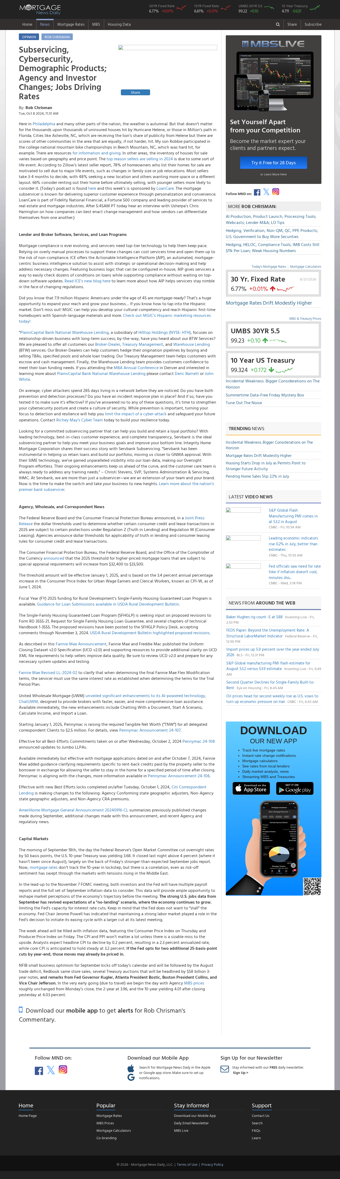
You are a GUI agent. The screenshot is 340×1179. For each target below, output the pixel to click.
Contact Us (260, 1115)
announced (54, 558)
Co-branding (106, 1138)
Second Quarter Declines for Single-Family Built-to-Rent (270, 685)
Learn (256, 1138)
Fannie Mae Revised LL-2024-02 (48, 672)
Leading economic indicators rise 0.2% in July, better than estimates (293, 543)
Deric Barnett (187, 373)
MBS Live (181, 1130)
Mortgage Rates (70, 24)
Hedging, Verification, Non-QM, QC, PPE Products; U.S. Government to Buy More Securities (272, 233)
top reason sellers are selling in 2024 (140, 159)
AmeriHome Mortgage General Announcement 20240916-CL (74, 810)
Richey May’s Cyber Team (79, 420)
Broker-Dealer (107, 344)
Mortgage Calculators (305, 266)
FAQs (256, 1130)
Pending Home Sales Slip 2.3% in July (257, 476)
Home (27, 24)
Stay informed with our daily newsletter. (268, 1069)
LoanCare (165, 188)
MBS (96, 24)
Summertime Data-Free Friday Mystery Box (265, 395)
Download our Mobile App (195, 1115)
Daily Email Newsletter (191, 1123)
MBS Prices (105, 1123)
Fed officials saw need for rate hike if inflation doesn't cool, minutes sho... (295, 572)
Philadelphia (44, 123)
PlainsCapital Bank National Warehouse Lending (64, 332)
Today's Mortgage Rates (269, 266)
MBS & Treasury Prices (305, 318)
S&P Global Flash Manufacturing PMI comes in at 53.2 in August (293, 516)
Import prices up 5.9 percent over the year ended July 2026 (272, 652)
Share (292, 24)
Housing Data (119, 24)
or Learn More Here (273, 174)
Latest (251, 496)
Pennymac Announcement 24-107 (150, 730)
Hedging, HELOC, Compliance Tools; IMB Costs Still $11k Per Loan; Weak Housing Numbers (272, 247)
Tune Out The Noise (244, 402)
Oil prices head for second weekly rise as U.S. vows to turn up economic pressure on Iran (272, 699)
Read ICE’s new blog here (87, 281)
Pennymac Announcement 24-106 (179, 775)
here (92, 188)
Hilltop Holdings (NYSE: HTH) (164, 332)
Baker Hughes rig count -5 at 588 (255, 617)
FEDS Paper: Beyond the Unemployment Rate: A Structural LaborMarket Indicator (267, 633)
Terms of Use (187, 1164)
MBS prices (194, 983)
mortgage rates (44, 867)
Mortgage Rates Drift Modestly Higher (269, 302)
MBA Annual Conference (136, 367)
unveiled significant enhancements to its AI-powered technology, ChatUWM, (112, 698)
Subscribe (313, 24)
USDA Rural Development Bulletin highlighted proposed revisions (150, 632)
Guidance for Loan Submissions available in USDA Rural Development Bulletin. (108, 604)
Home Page (28, 1115)
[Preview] (167, 71)
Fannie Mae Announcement (81, 644)
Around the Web (275, 602)
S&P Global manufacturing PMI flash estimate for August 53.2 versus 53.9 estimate (268, 666)
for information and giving (97, 153)
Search (257, 1123)
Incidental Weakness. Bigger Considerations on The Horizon (273, 384)
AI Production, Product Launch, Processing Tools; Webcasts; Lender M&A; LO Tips (271, 219)
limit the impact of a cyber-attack (136, 414)
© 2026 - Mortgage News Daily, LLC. (145, 1164)
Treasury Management (142, 344)
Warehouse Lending (191, 344)
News (45, 24)
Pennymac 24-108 (198, 741)
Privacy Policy (212, 1164)
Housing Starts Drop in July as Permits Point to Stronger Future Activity (265, 466)
